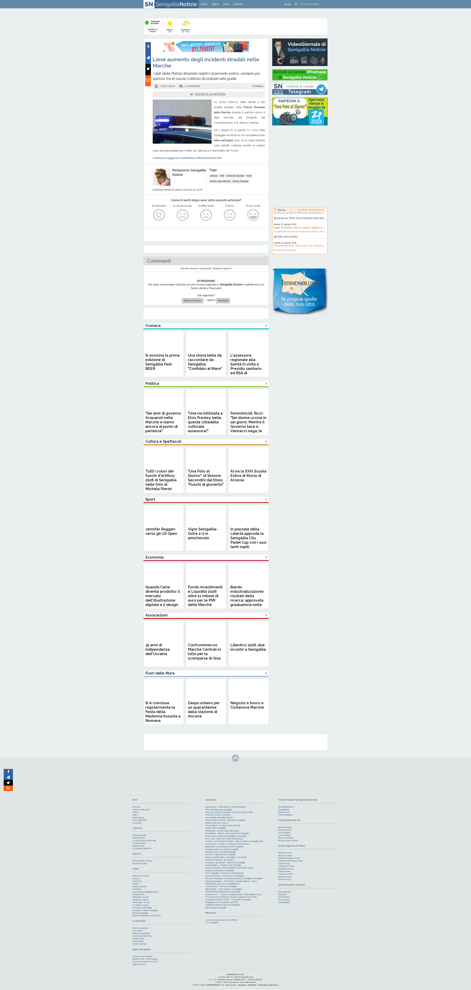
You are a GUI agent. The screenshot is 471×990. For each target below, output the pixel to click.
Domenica (185, 31)
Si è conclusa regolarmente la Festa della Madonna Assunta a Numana (162, 712)
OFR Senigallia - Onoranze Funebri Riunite (224, 873)
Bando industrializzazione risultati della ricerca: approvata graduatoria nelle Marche (247, 598)
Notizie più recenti (140, 876)
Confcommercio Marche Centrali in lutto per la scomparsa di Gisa (204, 651)
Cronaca (257, 86)
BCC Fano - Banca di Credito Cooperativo (224, 839)
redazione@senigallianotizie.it (145, 892)
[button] (287, 4)
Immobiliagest (284, 902)
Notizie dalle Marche (220, 181)
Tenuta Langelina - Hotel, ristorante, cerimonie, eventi (229, 868)
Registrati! (223, 300)
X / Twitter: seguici (140, 905)
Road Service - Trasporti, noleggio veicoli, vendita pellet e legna (233, 894)
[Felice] (230, 215)
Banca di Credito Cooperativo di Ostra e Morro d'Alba (229, 812)
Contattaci (136, 889)
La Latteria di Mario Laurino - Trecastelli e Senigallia (228, 899)
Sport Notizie (284, 897)
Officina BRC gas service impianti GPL (222, 884)
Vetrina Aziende (139, 835)
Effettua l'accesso (192, 300)
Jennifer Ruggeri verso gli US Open (161, 531)
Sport (134, 815)
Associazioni (138, 817)
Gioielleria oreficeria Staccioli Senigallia (222, 905)
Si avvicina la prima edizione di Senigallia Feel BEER (162, 362)
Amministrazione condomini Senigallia (221, 849)
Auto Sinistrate (284, 892)
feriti (222, 176)
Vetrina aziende (139, 886)
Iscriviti (135, 884)
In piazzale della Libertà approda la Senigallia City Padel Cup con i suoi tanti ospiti (248, 538)
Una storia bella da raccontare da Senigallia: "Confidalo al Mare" (205, 362)
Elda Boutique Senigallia (215, 908)
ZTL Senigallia (211, 922)
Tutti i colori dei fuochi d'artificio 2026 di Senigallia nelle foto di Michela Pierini (161, 480)
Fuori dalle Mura (139, 820)
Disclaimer (242, 985)
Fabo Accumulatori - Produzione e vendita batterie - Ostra (231, 881)
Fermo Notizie (284, 835)
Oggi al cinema (139, 964)
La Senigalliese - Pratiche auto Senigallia (223, 865)
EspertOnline (138, 846)
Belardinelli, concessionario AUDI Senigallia (224, 846)
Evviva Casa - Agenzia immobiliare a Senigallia (226, 836)
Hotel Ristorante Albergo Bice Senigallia (222, 892)
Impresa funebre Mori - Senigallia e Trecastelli (225, 857)
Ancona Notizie (285, 830)
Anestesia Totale (139, 863)
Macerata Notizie (285, 838)
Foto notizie (137, 930)
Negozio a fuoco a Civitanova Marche (247, 705)
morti (249, 176)
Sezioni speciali (139, 944)
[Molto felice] (253, 215)
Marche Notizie (285, 827)
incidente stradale (235, 176)
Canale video (138, 938)
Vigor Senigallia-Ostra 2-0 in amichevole (203, 533)
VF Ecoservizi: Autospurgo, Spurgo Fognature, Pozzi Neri (231, 897)
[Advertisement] (299, 152)
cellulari (214, 176)
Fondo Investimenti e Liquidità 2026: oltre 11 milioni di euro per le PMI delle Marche (205, 596)
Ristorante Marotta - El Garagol (219, 860)
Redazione (137, 881)
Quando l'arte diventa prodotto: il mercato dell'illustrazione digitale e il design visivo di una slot (162, 598)
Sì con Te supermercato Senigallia (220, 854)
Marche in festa (285, 853)
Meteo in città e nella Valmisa (145, 959)
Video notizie (138, 941)
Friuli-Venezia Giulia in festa (290, 861)
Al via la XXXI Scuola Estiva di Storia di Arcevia (248, 475)
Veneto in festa (284, 879)
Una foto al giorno (140, 928)
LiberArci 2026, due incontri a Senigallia (248, 647)
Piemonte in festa (285, 869)
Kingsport (282, 894)
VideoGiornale (138, 838)
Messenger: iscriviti (141, 902)
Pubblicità (252, 985)
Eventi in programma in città (144, 961)
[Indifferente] (206, 215)
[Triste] (183, 215)
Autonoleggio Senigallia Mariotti (219, 817)
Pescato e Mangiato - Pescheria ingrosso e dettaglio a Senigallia (233, 878)
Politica (135, 812)
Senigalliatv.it (283, 809)
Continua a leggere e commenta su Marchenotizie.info (187, 158)
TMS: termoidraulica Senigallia (218, 809)
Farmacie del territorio (142, 956)
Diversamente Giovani (142, 861)
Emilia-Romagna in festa (289, 858)
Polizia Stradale (241, 181)
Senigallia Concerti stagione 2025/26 (221, 902)
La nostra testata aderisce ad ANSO (221, 920)
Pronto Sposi (284, 900)
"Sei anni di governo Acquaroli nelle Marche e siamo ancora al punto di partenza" (163, 422)
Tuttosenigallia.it (285, 815)
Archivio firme (138, 894)
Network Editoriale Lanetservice (146, 915)
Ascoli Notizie (284, 832)
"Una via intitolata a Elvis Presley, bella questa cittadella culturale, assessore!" (205, 422)
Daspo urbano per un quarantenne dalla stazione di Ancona (204, 709)
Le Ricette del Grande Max (144, 840)
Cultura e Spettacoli (141, 809)
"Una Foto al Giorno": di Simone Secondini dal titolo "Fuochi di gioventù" (206, 478)
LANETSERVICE (213, 985)
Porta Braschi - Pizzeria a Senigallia (221, 886)
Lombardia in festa (286, 866)
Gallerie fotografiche (141, 933)
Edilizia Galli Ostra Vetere (216, 823)
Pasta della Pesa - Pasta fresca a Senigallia (224, 876)
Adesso (170, 31)
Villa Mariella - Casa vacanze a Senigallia (223, 889)
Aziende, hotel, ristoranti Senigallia (220, 852)
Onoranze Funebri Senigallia (145, 910)
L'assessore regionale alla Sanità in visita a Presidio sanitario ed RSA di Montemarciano (246, 366)
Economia (136, 823)
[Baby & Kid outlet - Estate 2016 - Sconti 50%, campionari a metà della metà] (206, 51)
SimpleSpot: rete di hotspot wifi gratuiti (222, 831)
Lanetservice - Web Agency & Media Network (225, 807)
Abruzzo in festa (285, 855)
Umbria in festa (285, 877)
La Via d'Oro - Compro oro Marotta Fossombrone (227, 844)
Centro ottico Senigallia (215, 828)
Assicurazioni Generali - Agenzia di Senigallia (225, 820)
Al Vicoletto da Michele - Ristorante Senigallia (225, 862)
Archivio (136, 878)
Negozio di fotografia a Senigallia (219, 870)
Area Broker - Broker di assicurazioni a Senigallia (227, 833)
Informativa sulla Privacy (268, 985)
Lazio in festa (284, 863)
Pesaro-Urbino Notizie (288, 840)
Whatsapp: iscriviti (140, 897)
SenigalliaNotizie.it (286, 807)
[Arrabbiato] (159, 215)
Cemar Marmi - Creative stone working (222, 825)
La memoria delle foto (141, 848)
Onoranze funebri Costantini (217, 815)
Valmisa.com (283, 812)
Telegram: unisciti (140, 900)
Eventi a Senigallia (140, 913)
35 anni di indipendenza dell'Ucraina (157, 649)
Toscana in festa (285, 874)
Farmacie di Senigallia (142, 908)
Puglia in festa (284, 871)
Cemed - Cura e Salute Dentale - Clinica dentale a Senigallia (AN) (234, 841)
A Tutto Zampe (139, 843)
